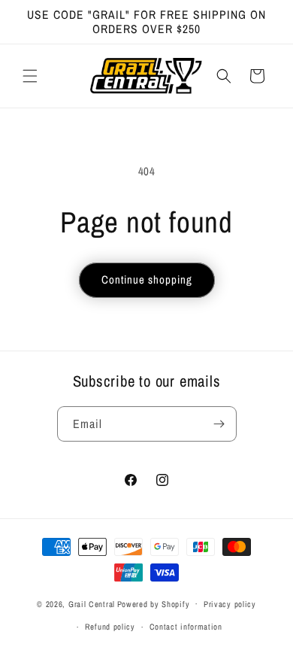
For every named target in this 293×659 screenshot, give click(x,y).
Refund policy (110, 626)
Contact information (186, 626)
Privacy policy (230, 604)
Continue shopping (146, 279)
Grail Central (91, 603)
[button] (30, 76)
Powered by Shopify (153, 603)
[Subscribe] (219, 424)
